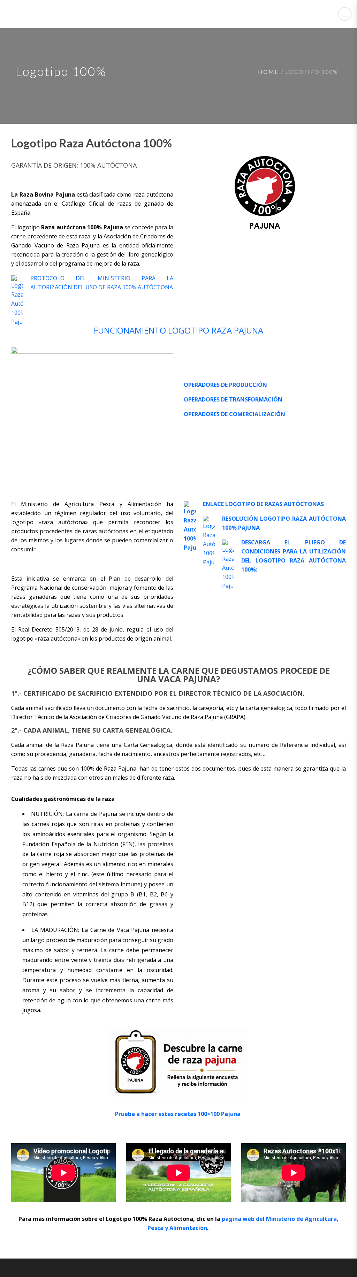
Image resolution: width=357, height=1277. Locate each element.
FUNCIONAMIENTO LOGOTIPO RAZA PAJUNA (178, 330)
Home (268, 71)
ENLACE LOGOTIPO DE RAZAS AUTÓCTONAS (263, 504)
